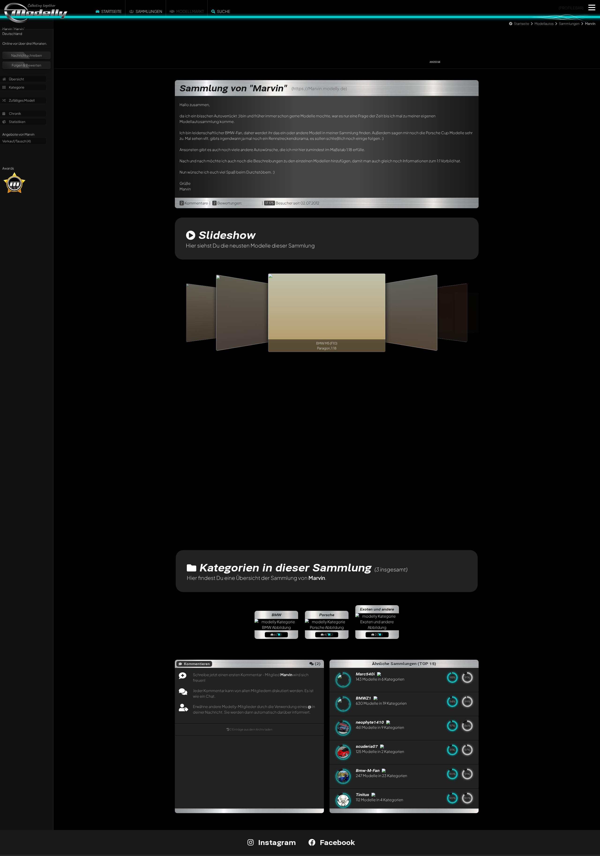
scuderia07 (367, 746)
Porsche (326, 614)
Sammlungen (149, 11)
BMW (276, 614)
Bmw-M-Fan (368, 770)
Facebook (336, 842)
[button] (591, 7)
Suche (223, 11)
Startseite (111, 11)
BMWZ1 (364, 698)
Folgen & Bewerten (26, 65)
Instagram (276, 842)
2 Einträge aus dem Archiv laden (251, 729)
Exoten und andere (377, 609)
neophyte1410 (370, 722)
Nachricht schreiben (26, 55)
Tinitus (363, 794)
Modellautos (544, 23)
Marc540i (366, 673)
